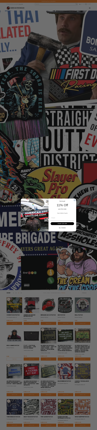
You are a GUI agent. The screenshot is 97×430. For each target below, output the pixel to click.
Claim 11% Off (62, 223)
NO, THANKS (62, 227)
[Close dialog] (74, 200)
